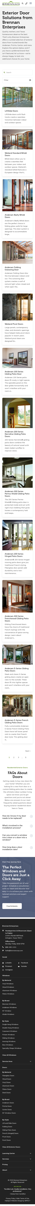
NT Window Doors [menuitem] (9, 1113)
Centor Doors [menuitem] (7, 1109)
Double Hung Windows (10, 1028)
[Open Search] (23, 3)
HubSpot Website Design (13, 1201)
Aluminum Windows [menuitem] (9, 990)
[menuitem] (11, 1147)
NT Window (6, 1011)
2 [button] (14, 757)
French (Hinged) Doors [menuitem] (10, 1133)
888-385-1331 (10, 947)
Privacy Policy (10, 1198)
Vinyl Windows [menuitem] (7, 984)
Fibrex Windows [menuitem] (8, 994)
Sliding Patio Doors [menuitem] (9, 1130)
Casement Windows (9, 1031)
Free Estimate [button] (12, 906)
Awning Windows (8, 1041)
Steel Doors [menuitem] (6, 1093)
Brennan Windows (9, 1004)
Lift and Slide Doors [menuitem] (9, 1123)
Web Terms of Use (22, 1198)
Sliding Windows (8, 1038)
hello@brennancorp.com (14, 951)
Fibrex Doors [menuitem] (6, 1089)
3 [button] (19, 757)
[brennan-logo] (11, 3)
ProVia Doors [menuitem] (7, 1106)
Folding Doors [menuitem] (7, 1127)
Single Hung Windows (10, 1024)
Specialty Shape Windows (11, 1048)
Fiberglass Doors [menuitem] (8, 1076)
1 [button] (9, 757)
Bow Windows (7, 1045)
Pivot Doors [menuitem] (6, 1137)
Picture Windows (8, 1035)
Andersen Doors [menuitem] (8, 1103)
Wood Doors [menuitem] (6, 1079)
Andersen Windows (9, 1007)
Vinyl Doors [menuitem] (6, 1082)
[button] (4, 72)
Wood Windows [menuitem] (8, 987)
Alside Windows (8, 1014)
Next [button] (27, 751)
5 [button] (25, 757)
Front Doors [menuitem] (6, 1140)
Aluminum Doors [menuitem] (8, 1086)
